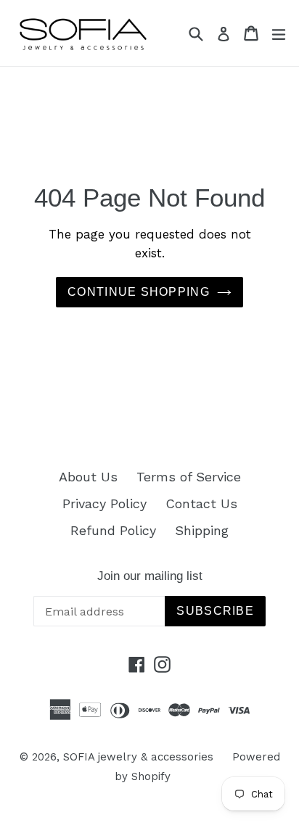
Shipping (202, 530)
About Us (88, 476)
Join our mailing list (149, 576)
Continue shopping (138, 292)
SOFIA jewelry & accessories (138, 756)
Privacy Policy (104, 503)
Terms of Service (188, 476)
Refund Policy (113, 530)
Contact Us (201, 503)
